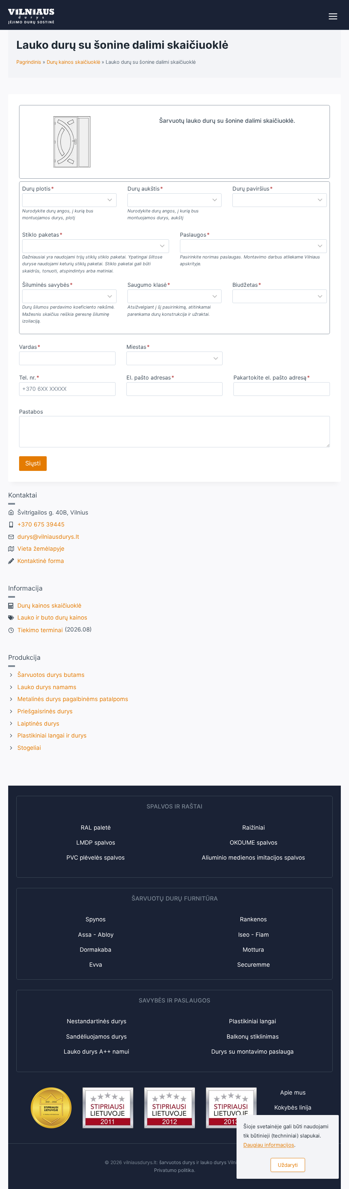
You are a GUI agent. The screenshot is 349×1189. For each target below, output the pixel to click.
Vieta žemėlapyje (40, 548)
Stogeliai (29, 747)
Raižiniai (253, 827)
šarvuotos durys (177, 1162)
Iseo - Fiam (253, 934)
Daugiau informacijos (268, 1145)
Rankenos (253, 919)
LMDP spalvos (95, 842)
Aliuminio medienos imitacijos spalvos (253, 857)
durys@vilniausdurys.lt (48, 536)
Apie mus (293, 1092)
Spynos (96, 919)
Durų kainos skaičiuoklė (49, 605)
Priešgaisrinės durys (45, 711)
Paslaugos (195, 234)
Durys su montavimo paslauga (252, 1051)
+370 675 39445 (40, 524)
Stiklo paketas (42, 234)
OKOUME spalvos (253, 842)
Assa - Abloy (95, 934)
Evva (95, 964)
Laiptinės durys (38, 723)
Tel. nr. (29, 377)
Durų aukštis (145, 188)
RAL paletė (96, 827)
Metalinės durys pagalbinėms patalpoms (72, 699)
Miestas (138, 346)
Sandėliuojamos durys (96, 1036)
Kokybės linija (293, 1107)
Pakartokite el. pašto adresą (271, 377)
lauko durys (213, 1162)
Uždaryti (288, 1165)
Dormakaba (95, 949)
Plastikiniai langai (252, 1021)
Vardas (29, 346)
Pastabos (31, 411)
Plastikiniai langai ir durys (52, 735)
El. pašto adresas (150, 377)
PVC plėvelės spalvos (95, 857)
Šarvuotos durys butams (51, 674)
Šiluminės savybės (47, 284)
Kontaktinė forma (40, 561)
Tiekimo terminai (40, 630)
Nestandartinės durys (96, 1021)
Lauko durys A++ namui (96, 1051)
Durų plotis (38, 188)
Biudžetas (246, 284)
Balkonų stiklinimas (253, 1036)
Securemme (253, 964)
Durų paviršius (252, 188)
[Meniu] (333, 16)
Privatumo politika (174, 1170)
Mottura (253, 949)
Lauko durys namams (46, 687)
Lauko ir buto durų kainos (52, 617)
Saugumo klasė (148, 284)
